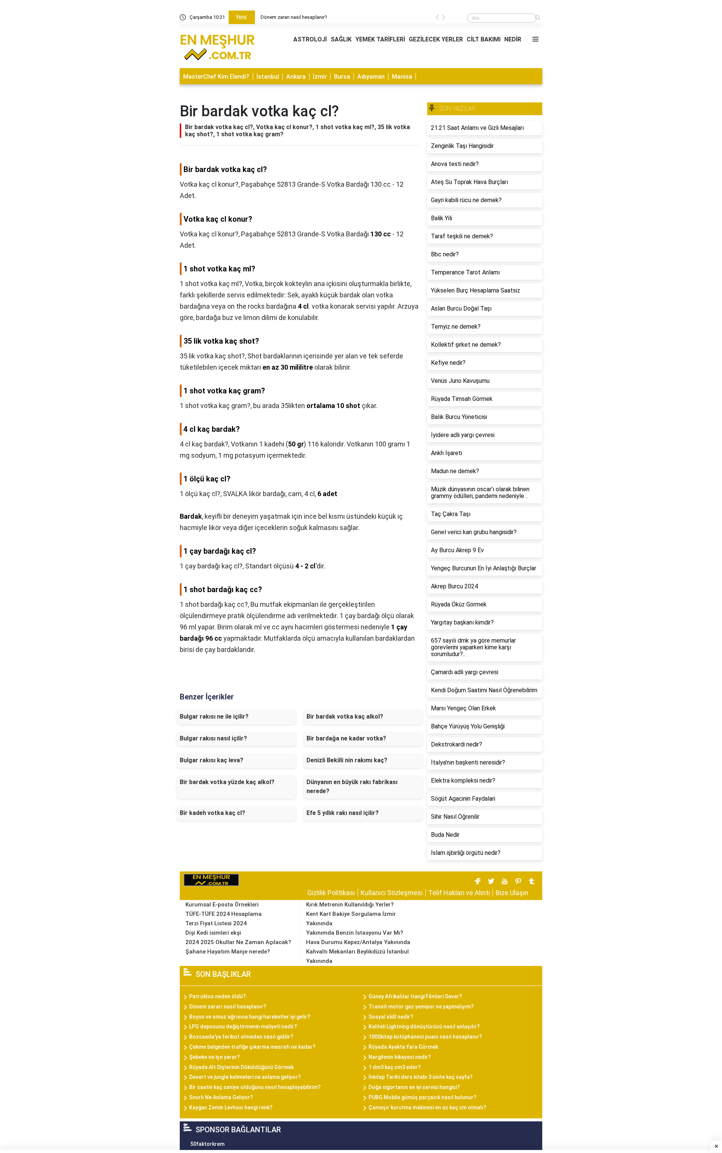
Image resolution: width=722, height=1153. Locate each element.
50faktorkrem (207, 1144)
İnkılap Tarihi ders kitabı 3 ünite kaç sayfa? (421, 1077)
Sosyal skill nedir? (391, 1017)
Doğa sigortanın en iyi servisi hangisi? (414, 1087)
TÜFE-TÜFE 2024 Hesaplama (223, 914)
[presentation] (437, 19)
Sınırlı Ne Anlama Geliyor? (221, 1097)
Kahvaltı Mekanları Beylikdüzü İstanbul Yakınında (357, 956)
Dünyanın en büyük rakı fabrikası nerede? (351, 786)
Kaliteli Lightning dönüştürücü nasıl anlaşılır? (424, 1027)
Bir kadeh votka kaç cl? (212, 812)
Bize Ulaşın (512, 893)
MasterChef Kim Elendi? (216, 76)
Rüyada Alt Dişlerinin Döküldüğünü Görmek (241, 1067)
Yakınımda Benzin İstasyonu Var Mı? (354, 932)
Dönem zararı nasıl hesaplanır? (294, 17)
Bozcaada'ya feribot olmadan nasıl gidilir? (241, 1037)
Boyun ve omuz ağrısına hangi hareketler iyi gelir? (249, 1017)
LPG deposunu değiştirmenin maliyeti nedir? (243, 1027)
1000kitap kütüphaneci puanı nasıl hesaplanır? (425, 1037)
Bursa (342, 76)
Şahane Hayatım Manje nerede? (227, 951)
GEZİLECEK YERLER (436, 39)
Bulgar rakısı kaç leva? (211, 760)
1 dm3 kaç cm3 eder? (395, 1067)
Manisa (402, 76)
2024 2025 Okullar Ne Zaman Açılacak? (238, 942)
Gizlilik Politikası (331, 893)
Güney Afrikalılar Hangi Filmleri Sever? (415, 996)
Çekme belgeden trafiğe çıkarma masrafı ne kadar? (252, 1047)
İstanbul (267, 76)
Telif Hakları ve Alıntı (459, 893)
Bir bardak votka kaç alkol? (344, 716)
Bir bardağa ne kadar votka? (346, 738)
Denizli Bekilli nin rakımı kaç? (346, 760)
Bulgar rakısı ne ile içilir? (214, 716)
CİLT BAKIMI (484, 39)
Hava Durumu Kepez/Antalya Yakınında (358, 942)
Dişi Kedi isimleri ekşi (213, 932)
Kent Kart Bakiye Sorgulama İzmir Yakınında (351, 919)
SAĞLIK (341, 39)
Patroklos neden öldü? (217, 996)
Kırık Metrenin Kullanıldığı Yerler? (350, 904)
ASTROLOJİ (310, 39)
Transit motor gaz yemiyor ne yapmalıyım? (421, 1007)
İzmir (320, 76)
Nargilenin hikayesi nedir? (400, 1057)
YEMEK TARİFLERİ (380, 39)
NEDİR (512, 39)
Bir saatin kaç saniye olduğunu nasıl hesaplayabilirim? (255, 1087)
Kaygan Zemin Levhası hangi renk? (231, 1107)
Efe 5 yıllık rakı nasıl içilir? (342, 812)
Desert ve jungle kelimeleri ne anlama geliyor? (245, 1077)
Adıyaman (371, 76)
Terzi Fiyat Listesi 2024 (216, 923)
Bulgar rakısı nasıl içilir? (213, 738)
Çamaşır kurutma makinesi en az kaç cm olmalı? (427, 1107)
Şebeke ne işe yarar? (214, 1057)
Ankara (296, 76)
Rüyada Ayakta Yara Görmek (403, 1047)
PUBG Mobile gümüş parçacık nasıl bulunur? (422, 1097)
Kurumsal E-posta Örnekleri (222, 904)
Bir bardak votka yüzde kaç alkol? (227, 782)
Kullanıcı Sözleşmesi (392, 893)
